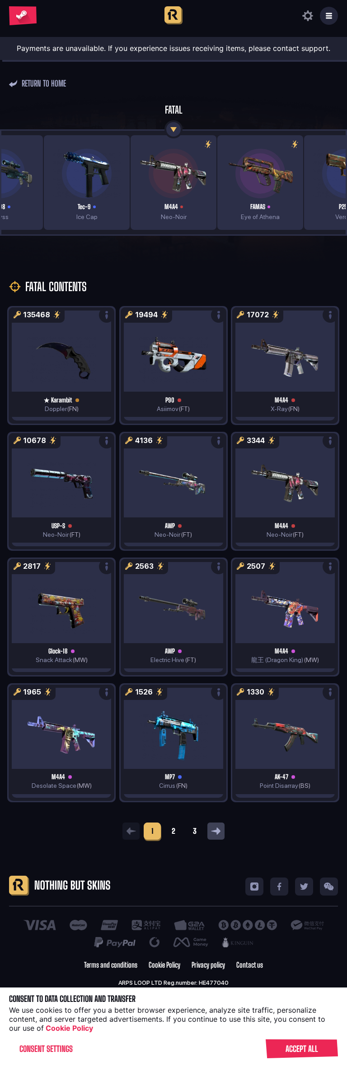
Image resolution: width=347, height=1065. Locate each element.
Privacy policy (208, 965)
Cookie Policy (164, 965)
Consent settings (46, 1049)
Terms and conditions (110, 965)
